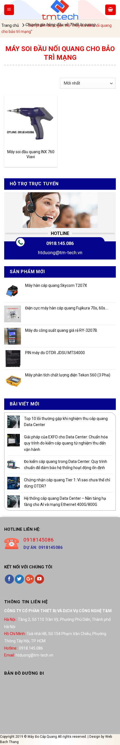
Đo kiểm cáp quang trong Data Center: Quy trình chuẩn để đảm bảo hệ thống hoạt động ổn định (65, 464)
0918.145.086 (60, 243)
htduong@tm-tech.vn (60, 252)
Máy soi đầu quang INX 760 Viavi (30, 154)
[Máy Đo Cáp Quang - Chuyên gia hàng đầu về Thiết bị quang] (60, 10)
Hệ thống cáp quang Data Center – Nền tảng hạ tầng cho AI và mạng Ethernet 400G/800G (65, 501)
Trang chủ (10, 25)
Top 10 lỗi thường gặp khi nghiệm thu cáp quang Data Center (66, 421)
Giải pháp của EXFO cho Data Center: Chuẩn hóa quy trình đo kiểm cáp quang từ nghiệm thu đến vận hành (66, 443)
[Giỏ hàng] (110, 9)
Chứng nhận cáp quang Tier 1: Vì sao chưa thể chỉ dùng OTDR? (67, 483)
